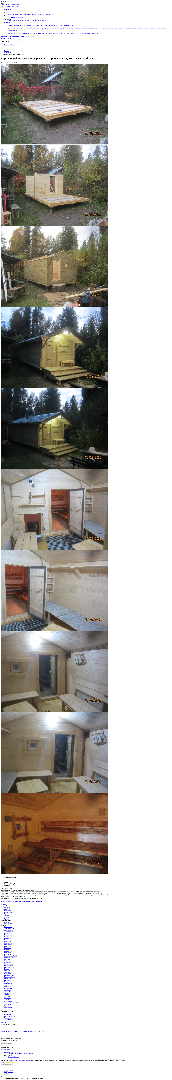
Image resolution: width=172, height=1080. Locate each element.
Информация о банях (10, 1016)
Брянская (7, 936)
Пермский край (9, 975)
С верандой (11, 1053)
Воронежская (8, 943)
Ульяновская (8, 1001)
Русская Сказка (9, 914)
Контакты (7, 22)
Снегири (7, 907)
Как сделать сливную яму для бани (113, 29)
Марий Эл (7, 961)
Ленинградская (9, 928)
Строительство (12, 17)
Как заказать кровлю (14, 29)
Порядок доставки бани (33, 25)
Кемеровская (8, 951)
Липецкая (7, 959)
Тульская (7, 996)
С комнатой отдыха (21, 1053)
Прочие (6, 919)
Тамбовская (7, 990)
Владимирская (8, 938)
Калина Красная (23, 901)
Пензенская (7, 973)
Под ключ (31, 901)
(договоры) (9, 6)
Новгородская (8, 965)
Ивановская (8, 944)
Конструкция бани (13, 14)
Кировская (7, 952)
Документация (8, 1019)
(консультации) (11, 4)
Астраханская (8, 931)
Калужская (7, 948)
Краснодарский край (10, 956)
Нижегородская (9, 964)
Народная (7, 909)
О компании (8, 1018)
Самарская (7, 982)
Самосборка (8, 923)
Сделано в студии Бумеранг (117, 1060)
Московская (38, 901)
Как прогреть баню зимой (91, 33)
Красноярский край (10, 957)
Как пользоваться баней (35, 33)
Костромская (8, 954)
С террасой (31, 1053)
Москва (10, 1)
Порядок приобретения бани (16, 25)
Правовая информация (101, 1060)
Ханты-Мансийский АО (11, 1003)
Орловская (7, 972)
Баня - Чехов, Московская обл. (17, 20)
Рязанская (7, 980)
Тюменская (7, 998)
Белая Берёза (8, 912)
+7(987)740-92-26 (9, 1070)
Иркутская (7, 946)
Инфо (13, 1024)
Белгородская (8, 935)
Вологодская (8, 941)
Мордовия (7, 962)
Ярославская (8, 1007)
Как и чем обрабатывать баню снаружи (33, 29)
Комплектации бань (131, 29)
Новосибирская (9, 967)
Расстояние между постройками (147, 29)
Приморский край (9, 977)
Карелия (6, 949)
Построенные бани (6, 901)
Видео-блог (51, 14)
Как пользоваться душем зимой (52, 33)
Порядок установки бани (48, 25)
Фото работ (7, 9)
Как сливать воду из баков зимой (73, 33)
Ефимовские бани (15, 1060)
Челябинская (8, 1004)
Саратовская (8, 983)
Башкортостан (8, 933)
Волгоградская (8, 940)
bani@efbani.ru (8, 1072)
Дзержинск (4, 1)
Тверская (7, 993)
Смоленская (8, 988)
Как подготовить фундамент (71, 29)
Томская (6, 994)
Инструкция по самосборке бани (18, 33)
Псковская (7, 978)
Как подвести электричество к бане (91, 29)
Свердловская (8, 986)
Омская (6, 969)
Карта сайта (25, 1060)
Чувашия (7, 1006)
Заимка (6, 915)
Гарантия (20, 17)
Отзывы (6, 11)
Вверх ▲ (3, 1022)
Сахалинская (8, 985)
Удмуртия (7, 999)
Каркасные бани (9, 45)
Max (6, 1073)
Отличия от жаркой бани (27, 14)
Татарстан (7, 991)
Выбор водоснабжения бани (54, 29)
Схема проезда (5, 1049)
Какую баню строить (41, 14)
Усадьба (6, 917)
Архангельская (8, 930)
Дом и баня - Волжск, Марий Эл (36, 20)
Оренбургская (8, 970)
